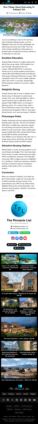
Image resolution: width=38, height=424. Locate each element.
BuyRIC (16, 406)
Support (29, 416)
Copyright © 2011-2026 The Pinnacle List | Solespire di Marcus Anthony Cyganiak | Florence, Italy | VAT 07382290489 (19, 420)
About (4, 394)
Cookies (6, 416)
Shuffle (29, 13)
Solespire (9, 406)
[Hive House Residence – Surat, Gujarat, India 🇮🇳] (19, 336)
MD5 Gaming (27, 409)
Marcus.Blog (19, 412)
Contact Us (20, 248)
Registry (33, 394)
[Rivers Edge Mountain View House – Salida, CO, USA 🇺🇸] (19, 378)
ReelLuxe (18, 409)
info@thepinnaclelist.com (20, 226)
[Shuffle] (28, 2)
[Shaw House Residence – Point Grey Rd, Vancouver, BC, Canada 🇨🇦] (10, 350)
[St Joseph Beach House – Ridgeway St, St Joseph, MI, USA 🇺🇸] (19, 291)
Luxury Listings (25, 244)
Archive (18, 394)
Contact (25, 394)
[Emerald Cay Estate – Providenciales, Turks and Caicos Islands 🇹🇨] (28, 263)
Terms (33, 416)
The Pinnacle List (13, 13)
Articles (23, 13)
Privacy (19, 416)
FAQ (10, 416)
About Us (13, 244)
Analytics (11, 394)
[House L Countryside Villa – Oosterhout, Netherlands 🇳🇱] (10, 263)
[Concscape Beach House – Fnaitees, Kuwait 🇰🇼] (28, 350)
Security (24, 416)
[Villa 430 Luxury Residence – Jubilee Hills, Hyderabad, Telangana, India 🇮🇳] (28, 307)
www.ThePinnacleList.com (20, 228)
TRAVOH (10, 409)
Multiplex (14, 416)
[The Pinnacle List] (19, 387)
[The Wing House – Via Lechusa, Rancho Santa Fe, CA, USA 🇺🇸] (10, 307)
